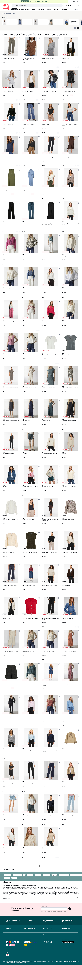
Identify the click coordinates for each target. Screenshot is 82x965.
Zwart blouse (14, 877)
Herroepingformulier (67, 961)
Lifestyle (56, 9)
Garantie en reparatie (58, 961)
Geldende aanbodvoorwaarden (8, 961)
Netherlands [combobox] (75, 961)
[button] (77, 5)
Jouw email (44, 906)
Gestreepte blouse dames (76, 875)
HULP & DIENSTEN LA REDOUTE (29, 928)
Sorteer (5, 34)
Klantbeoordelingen (23, 962)
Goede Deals (41, 9)
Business (76, 9)
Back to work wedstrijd (24, 9)
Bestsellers (49, 9)
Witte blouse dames (17, 875)
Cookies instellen (50, 961)
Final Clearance (64, 9)
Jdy (24, 875)
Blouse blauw (30, 875)
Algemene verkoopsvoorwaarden (27, 961)
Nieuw (33, 9)
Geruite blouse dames (63, 875)
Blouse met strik (46, 875)
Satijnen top (54, 875)
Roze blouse (7, 877)
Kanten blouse (38, 875)
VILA (14, 13)
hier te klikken (58, 912)
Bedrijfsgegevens (17, 961)
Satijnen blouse (8, 875)
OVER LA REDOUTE (9, 928)
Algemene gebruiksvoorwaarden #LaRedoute (12, 962)
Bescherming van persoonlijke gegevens (40, 961)
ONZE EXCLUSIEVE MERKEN (47, 928)
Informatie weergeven (41, 934)
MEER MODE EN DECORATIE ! (66, 928)
